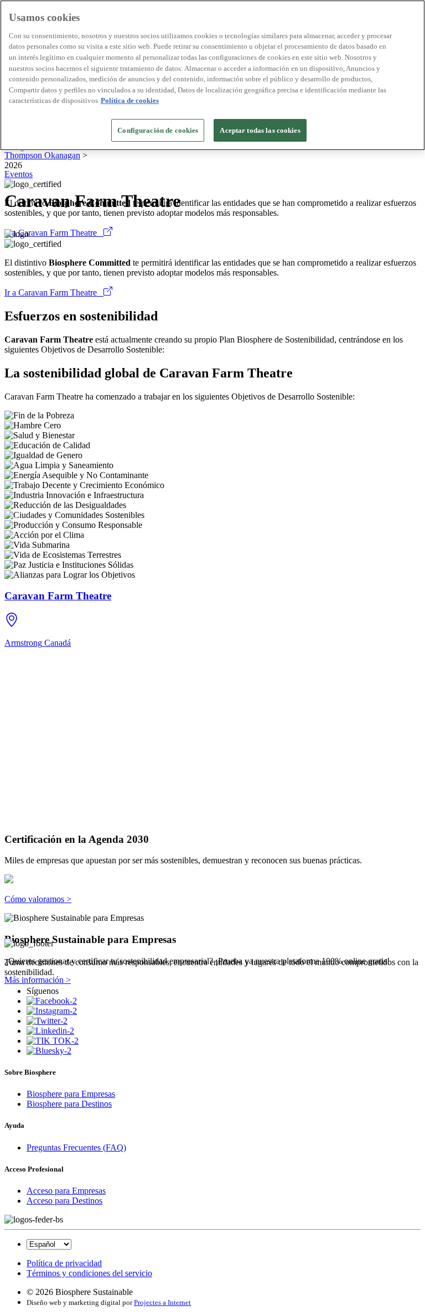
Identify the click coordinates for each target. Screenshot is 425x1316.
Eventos (18, 174)
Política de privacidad (64, 1263)
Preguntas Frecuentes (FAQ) (76, 1147)
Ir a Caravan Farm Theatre (53, 232)
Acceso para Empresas (66, 1190)
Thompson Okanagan (42, 155)
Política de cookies (130, 100)
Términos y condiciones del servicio (89, 1273)
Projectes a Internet (162, 1302)
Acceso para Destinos (64, 1200)
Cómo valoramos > (37, 899)
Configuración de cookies (157, 130)
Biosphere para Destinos (69, 1103)
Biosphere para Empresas (71, 1094)
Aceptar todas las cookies (260, 130)
